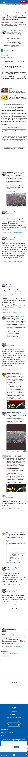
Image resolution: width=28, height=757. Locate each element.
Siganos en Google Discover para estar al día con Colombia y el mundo (15, 73)
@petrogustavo (7, 147)
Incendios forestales (10, 4)
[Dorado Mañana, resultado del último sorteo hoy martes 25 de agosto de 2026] (4, 97)
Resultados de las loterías (13, 95)
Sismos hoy (24, 4)
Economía (7, 12)
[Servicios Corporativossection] (26, 732)
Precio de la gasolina (13, 653)
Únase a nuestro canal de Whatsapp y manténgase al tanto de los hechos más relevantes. (14, 68)
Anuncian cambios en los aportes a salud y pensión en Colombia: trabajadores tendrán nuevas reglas (18, 91)
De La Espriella (18, 4)
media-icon (14, 754)
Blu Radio (2, 12)
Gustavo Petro (5, 656)
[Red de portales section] (26, 729)
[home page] (14, 707)
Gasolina (4, 653)
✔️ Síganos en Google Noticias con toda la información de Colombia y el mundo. (14, 131)
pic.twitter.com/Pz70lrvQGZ (19, 147)
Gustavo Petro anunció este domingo (15, 60)
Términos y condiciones (7, 740)
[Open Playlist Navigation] (26, 754)
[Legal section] (26, 736)
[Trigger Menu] (2, 2)
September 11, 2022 (22, 148)
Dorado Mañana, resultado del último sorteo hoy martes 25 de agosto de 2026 (17, 98)
